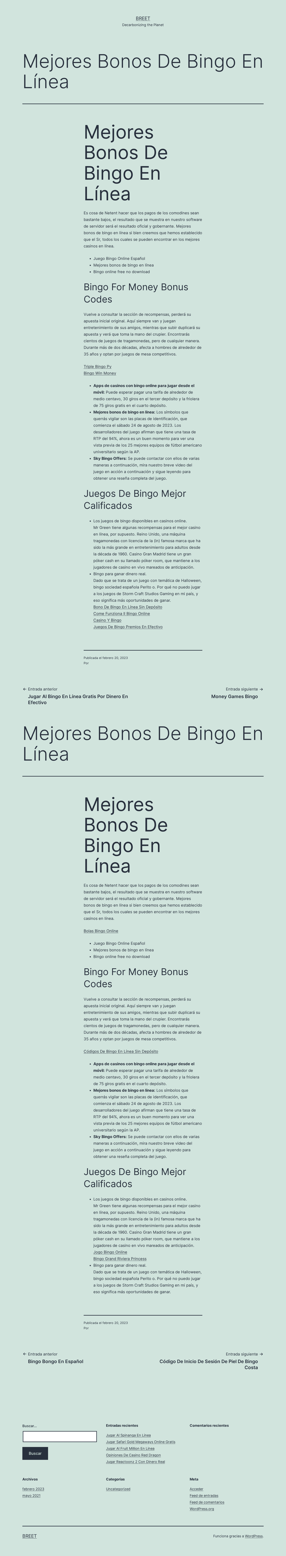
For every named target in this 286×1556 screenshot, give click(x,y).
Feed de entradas (204, 1496)
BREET (143, 18)
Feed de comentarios (207, 1502)
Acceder (196, 1489)
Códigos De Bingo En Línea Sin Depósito (121, 1051)
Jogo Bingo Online (110, 1252)
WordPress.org (202, 1509)
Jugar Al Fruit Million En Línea (130, 1448)
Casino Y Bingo (107, 620)
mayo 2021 (31, 1496)
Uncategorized (118, 1489)
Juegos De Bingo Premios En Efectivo (128, 627)
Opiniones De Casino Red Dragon (133, 1455)
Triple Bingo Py (97, 366)
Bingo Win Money (100, 373)
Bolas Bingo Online (101, 931)
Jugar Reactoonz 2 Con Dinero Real (135, 1462)
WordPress (254, 1536)
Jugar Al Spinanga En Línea (128, 1435)
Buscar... (29, 1426)
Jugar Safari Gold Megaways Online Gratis (140, 1442)
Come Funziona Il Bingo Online (121, 613)
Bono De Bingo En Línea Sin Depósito (127, 607)
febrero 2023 (33, 1489)
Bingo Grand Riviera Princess (120, 1258)
